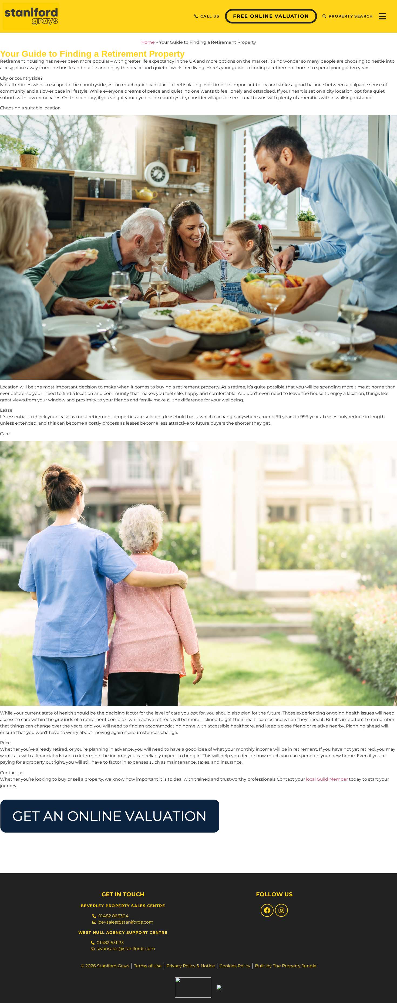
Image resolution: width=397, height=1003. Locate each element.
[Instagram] (281, 910)
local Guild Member (327, 779)
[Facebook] (267, 910)
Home (148, 42)
